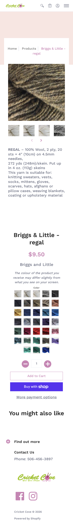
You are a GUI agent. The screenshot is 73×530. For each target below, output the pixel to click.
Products (29, 48)
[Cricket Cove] (15, 5)
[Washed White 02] (28, 130)
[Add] (47, 364)
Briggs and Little (36, 264)
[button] (42, 5)
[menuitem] (42, 5)
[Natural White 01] (13, 130)
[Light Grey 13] (59, 130)
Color (36, 287)
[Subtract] (25, 364)
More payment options (36, 397)
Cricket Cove (22, 511)
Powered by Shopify (27, 518)
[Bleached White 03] (44, 130)
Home (12, 48)
